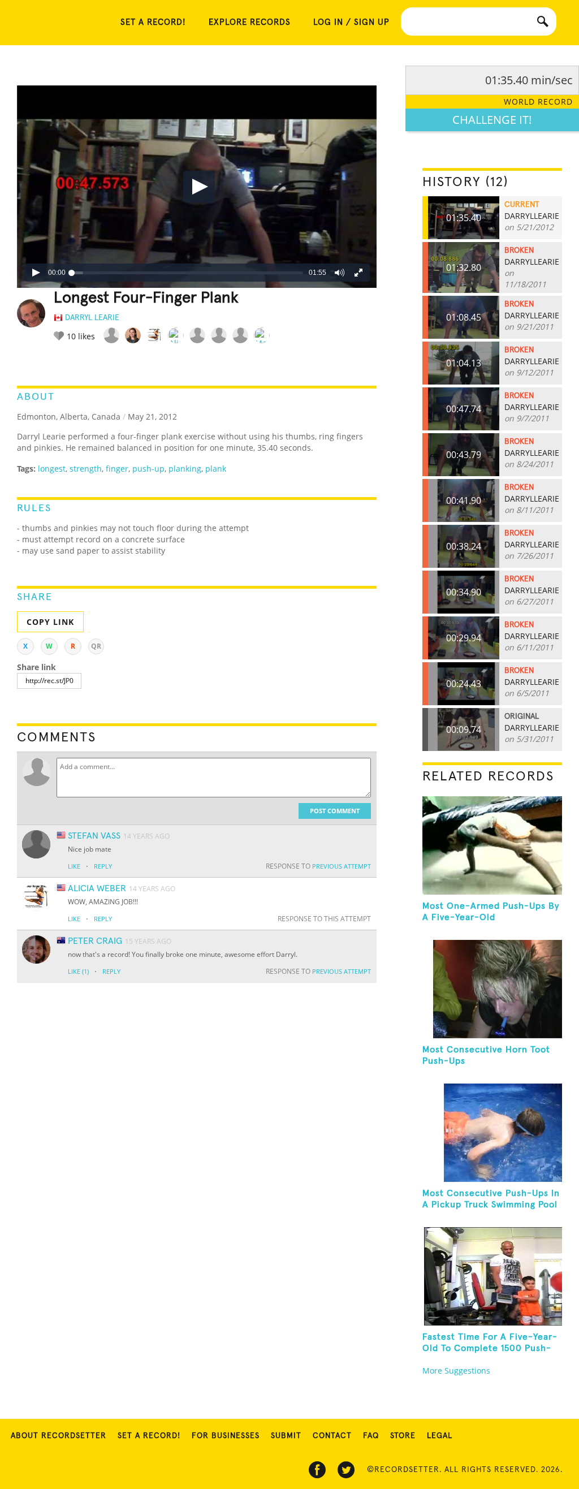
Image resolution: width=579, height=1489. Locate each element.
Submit (286, 1436)
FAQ (371, 1436)
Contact (332, 1436)
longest (52, 468)
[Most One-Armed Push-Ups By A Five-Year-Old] (492, 845)
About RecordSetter (58, 1436)
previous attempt (341, 866)
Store (403, 1436)
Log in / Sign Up (351, 22)
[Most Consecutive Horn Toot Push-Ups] (492, 989)
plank (215, 468)
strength (86, 468)
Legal (439, 1436)
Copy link (50, 621)
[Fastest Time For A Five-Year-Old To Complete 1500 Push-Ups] (492, 1276)
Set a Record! (149, 1436)
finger (117, 468)
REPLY (103, 866)
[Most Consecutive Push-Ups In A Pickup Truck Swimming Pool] (492, 1133)
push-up (148, 468)
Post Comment (335, 810)
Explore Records (250, 22)
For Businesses (226, 1436)
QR (96, 646)
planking (184, 468)
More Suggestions (456, 1370)
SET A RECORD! (153, 22)
